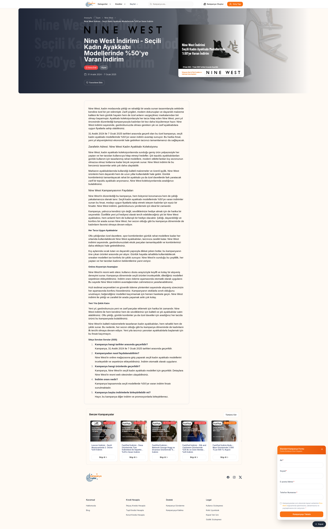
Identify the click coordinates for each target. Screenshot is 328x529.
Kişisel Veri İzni (212, 515)
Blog (88, 510)
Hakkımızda (91, 506)
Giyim (98, 18)
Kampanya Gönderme (175, 506)
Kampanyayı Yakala (302, 514)
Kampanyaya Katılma (174, 510)
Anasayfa (88, 18)
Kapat (320, 524)
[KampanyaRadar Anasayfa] (90, 4)
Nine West (109, 18)
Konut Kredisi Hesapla (135, 515)
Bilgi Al (109, 457)
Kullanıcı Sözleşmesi (214, 506)
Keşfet (133, 4)
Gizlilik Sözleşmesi (213, 519)
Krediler (118, 4)
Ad (282, 460)
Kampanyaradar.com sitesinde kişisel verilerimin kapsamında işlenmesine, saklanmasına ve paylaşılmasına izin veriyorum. (302, 505)
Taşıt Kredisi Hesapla (135, 510)
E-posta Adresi (287, 482)
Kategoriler (103, 4)
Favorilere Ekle (95, 82)
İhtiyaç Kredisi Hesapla (135, 506)
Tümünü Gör (231, 415)
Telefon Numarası (288, 492)
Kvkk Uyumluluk (212, 510)
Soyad (283, 471)
